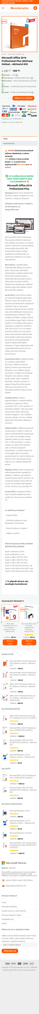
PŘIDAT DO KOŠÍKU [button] (10, 642)
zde (12, 162)
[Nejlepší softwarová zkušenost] (19, 8)
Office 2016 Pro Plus (20, 557)
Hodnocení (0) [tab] (9, 143)
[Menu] (3, 8)
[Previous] (1, 626)
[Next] (37, 626)
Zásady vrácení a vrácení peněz (14, 911)
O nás (4, 902)
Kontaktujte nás (8, 919)
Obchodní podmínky (9, 907)
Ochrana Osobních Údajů (11, 915)
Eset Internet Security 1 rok (22, 566)
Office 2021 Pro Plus (20, 563)
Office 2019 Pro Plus (20, 560)
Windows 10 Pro (18, 552)
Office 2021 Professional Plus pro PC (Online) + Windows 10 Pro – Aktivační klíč (10, 627)
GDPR (4, 924)
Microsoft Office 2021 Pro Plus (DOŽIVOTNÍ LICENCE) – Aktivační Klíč (29, 627)
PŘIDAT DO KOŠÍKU (23, 98)
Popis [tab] (5, 139)
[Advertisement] (19, 993)
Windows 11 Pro (18, 554)
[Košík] (35, 8)
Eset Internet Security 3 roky (22, 571)
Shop (4, 54)
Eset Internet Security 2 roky (22, 568)
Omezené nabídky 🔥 (16, 54)
